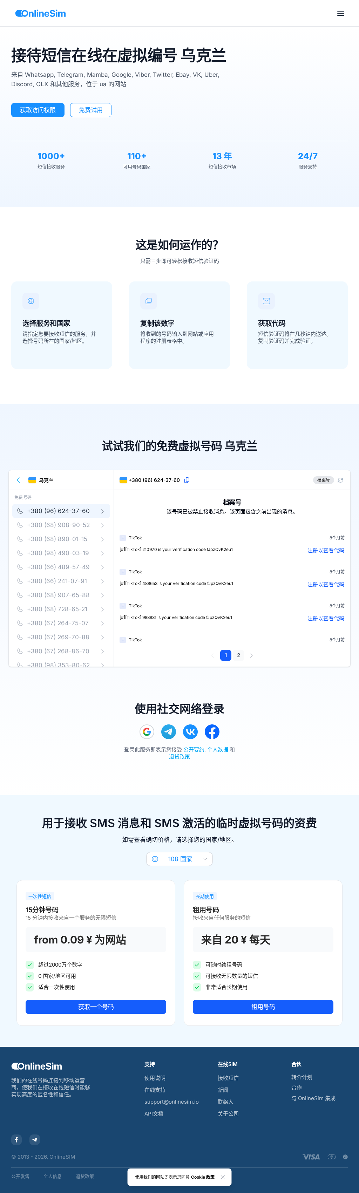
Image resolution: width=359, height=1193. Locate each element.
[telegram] (168, 731)
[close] (223, 1177)
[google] (147, 731)
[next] (251, 655)
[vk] (190, 731)
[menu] (341, 13)
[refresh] (340, 480)
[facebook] (212, 731)
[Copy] (187, 480)
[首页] (40, 13)
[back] (18, 480)
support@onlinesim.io (171, 1101)
